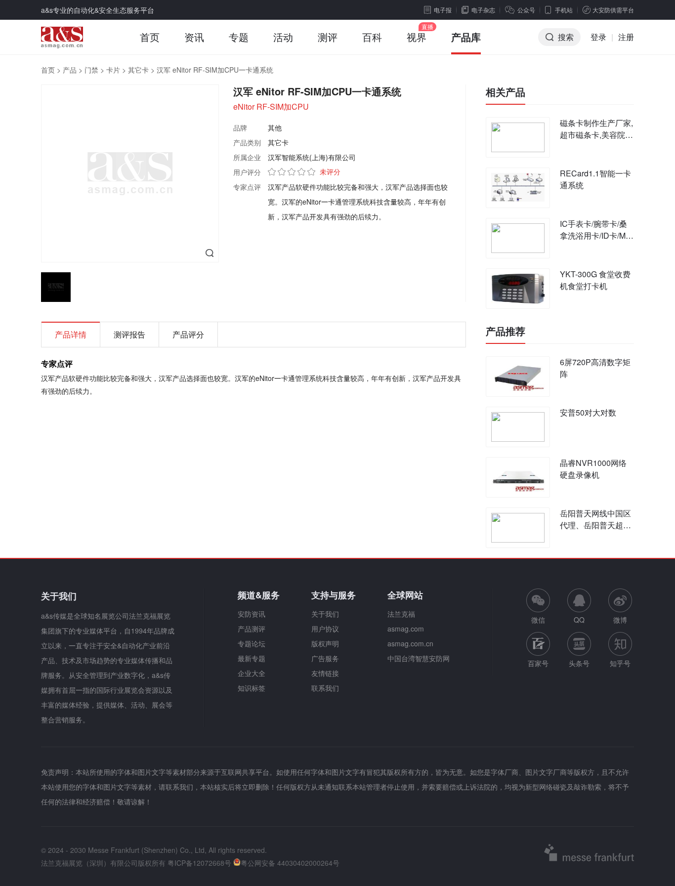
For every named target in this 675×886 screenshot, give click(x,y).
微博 (620, 620)
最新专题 (251, 658)
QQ (579, 620)
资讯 (194, 37)
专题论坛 (251, 643)
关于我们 (325, 614)
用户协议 (325, 628)
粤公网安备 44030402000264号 (290, 863)
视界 (416, 37)
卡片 (113, 70)
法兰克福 (401, 614)
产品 (70, 70)
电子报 (443, 9)
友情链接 (325, 673)
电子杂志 (483, 9)
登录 (598, 36)
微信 (538, 607)
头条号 (579, 663)
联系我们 (325, 688)
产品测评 (251, 628)
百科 (372, 37)
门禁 (91, 70)
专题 (239, 37)
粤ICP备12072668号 (199, 863)
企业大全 (251, 673)
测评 (328, 37)
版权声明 (325, 643)
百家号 (538, 663)
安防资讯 (251, 614)
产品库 (466, 37)
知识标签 (251, 688)
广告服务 (325, 658)
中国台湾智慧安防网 (418, 658)
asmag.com (405, 628)
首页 (150, 37)
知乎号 (620, 663)
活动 (283, 37)
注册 (626, 36)
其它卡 (138, 70)
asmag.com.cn (410, 643)
